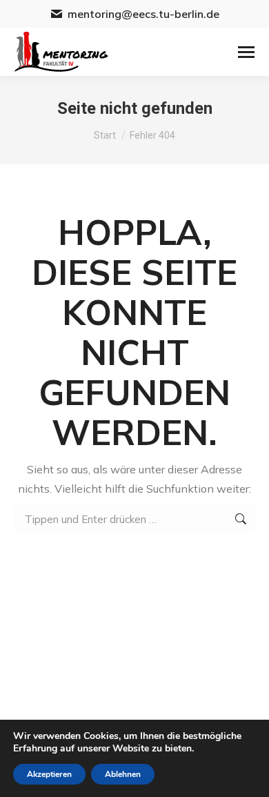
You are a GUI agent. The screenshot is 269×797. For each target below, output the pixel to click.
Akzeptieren (49, 774)
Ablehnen (123, 774)
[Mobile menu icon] (246, 52)
